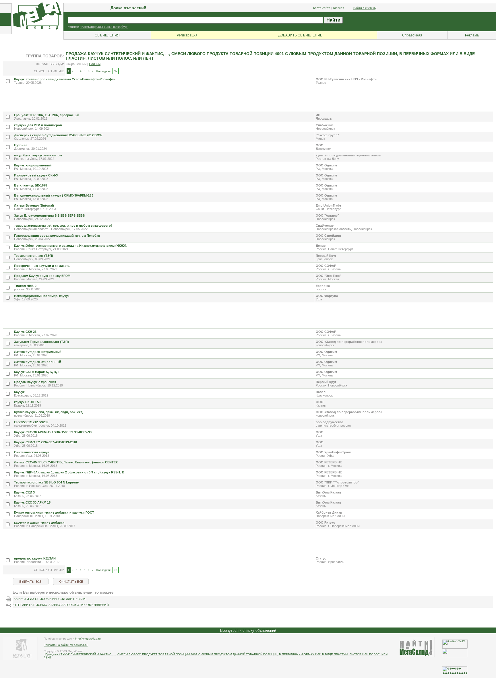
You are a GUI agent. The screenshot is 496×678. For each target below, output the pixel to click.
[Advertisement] (107, 99)
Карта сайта (321, 7)
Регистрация (187, 35)
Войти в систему (364, 7)
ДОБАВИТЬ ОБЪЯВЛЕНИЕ (300, 35)
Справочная (412, 35)
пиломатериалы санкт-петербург (104, 26)
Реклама (472, 35)
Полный (94, 64)
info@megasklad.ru (88, 638)
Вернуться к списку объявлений (248, 630)
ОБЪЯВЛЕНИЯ (107, 35)
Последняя (103, 71)
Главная (338, 7)
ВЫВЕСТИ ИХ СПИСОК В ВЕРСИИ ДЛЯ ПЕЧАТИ (49, 599)
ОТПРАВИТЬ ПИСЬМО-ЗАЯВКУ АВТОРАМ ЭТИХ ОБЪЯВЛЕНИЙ (61, 605)
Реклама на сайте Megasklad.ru (66, 644)
